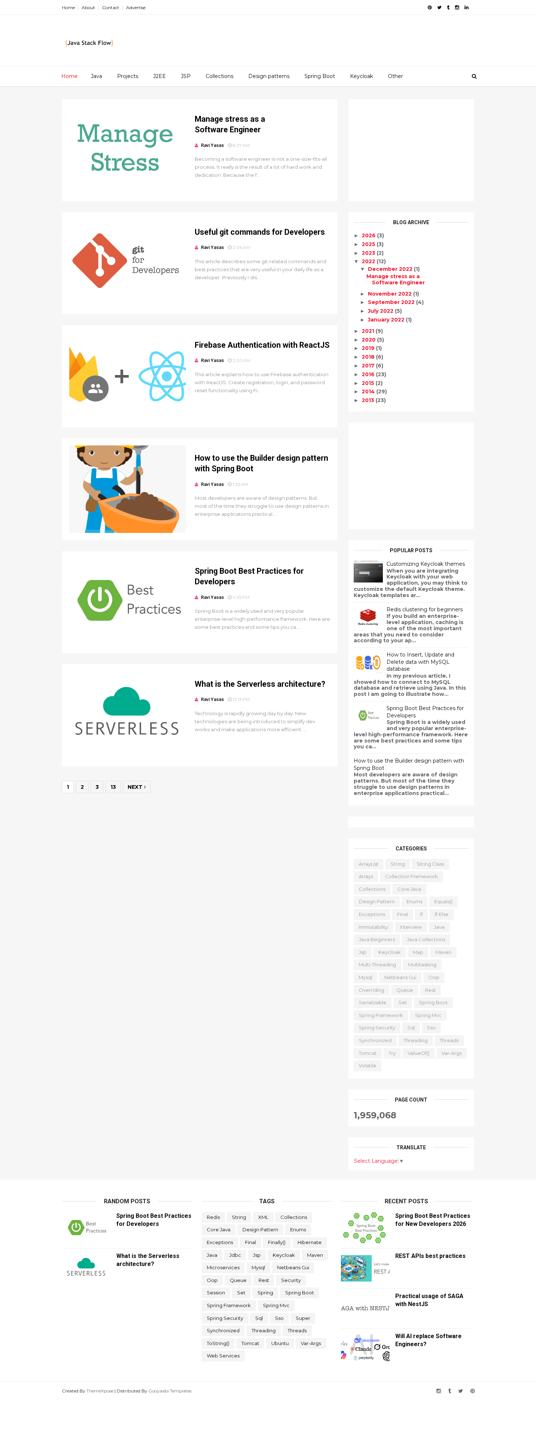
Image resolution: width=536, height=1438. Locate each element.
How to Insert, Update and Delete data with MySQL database (420, 661)
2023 (369, 253)
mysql (365, 977)
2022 (369, 261)
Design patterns (269, 76)
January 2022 (387, 319)
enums (414, 901)
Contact (110, 7)
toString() (218, 1343)
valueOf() (419, 1053)
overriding (371, 990)
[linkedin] (467, 7)
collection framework (411, 876)
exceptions (372, 914)
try (392, 1053)
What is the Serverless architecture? (260, 684)
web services (223, 1356)
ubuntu (280, 1343)
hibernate (310, 1242)
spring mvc (428, 1015)
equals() (443, 901)
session (216, 1292)
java (439, 927)
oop (433, 977)
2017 (369, 365)
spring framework (381, 1015)
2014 (369, 391)
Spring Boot (319, 76)
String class (430, 864)
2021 (369, 331)
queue (404, 990)
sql (411, 1027)
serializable (373, 1002)
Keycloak (361, 76)
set (403, 1002)
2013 (369, 400)
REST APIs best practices (430, 1255)
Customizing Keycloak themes (426, 564)
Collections (219, 76)
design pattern (377, 901)
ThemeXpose (99, 1391)
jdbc (235, 1255)
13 (113, 787)
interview (411, 927)
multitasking (422, 964)
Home (68, 7)
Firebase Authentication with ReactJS (262, 345)
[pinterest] (430, 7)
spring (265, 1292)
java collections (426, 939)
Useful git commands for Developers (260, 232)
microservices (223, 1267)
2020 (369, 339)
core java (409, 889)
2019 (369, 348)
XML (263, 1217)
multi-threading (377, 964)
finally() (277, 1242)
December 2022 (391, 269)
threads (449, 1040)
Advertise (135, 7)
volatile (367, 1065)
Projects (127, 76)
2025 (369, 244)
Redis (213, 1217)
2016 (369, 374)
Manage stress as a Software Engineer (395, 279)
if (421, 914)
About (88, 7)
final (402, 914)
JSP (186, 76)
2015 (369, 383)
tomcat (368, 1053)
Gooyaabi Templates (169, 1391)
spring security (377, 1027)
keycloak (389, 952)
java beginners (377, 939)
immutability (373, 927)
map (418, 952)
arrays (366, 876)
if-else (441, 914)
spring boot (433, 1002)
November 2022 (390, 294)
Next (136, 787)
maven (443, 952)
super (303, 1318)
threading (416, 1040)
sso (431, 1027)
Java (96, 76)
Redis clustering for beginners (425, 609)
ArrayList (368, 864)
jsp (362, 952)
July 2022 (381, 311)
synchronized (375, 1040)
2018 (369, 357)
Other (395, 76)
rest (430, 990)
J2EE (159, 76)
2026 (369, 235)
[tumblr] (448, 7)
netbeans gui (400, 977)
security (291, 1280)
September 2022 (392, 302)
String (398, 864)
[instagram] (457, 7)
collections (372, 889)
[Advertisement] (411, 150)
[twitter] (439, 7)
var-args (452, 1053)
